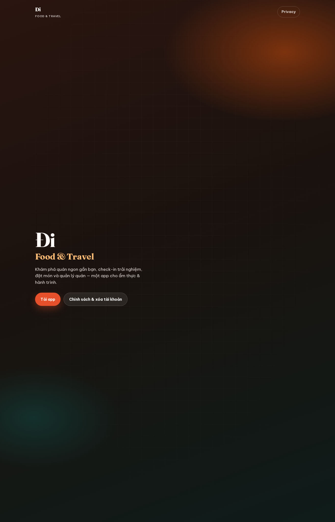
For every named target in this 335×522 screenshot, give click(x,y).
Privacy (289, 11)
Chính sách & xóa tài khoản (95, 299)
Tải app (47, 299)
